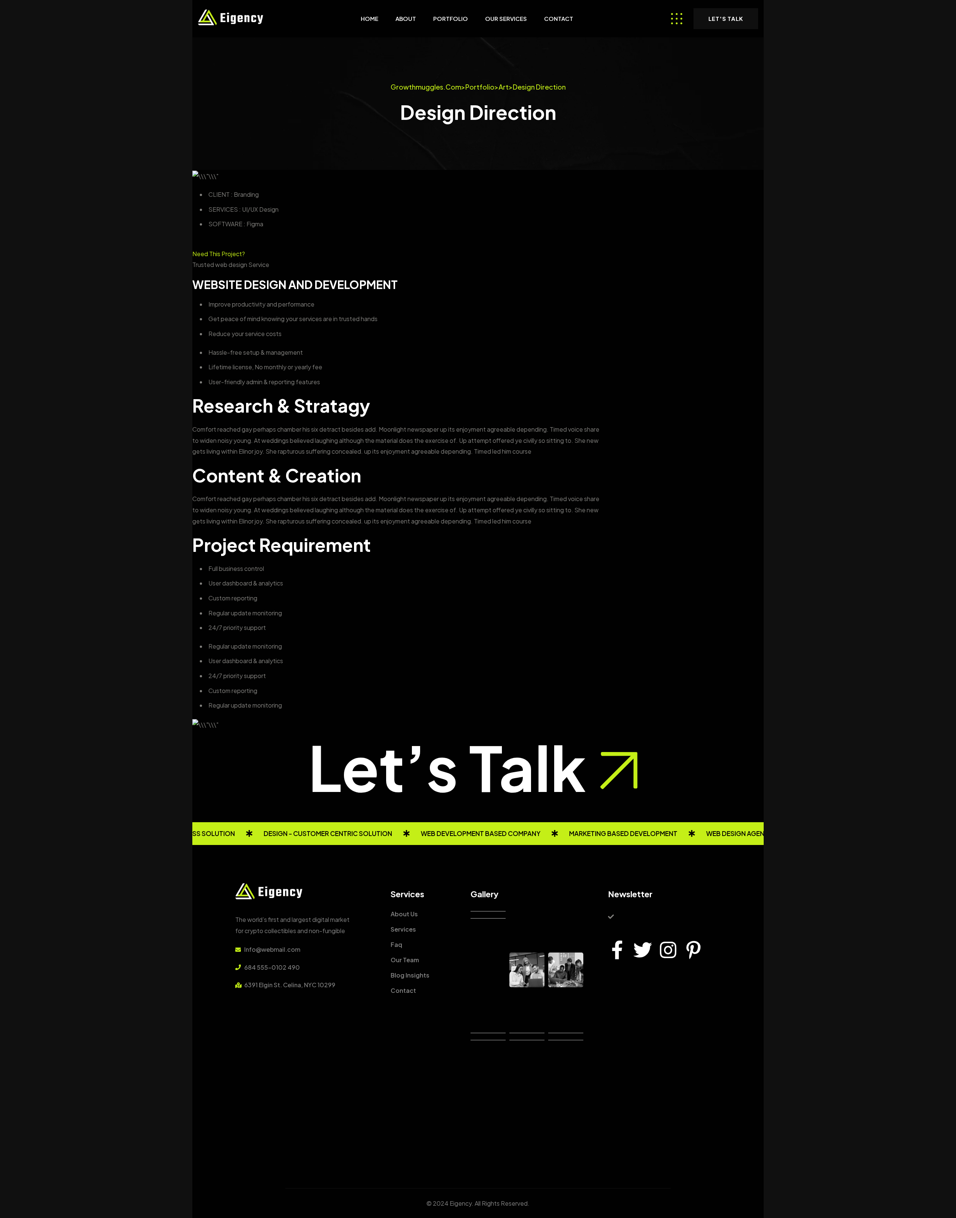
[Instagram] (668, 950)
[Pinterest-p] (693, 950)
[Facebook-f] (617, 950)
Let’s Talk (447, 767)
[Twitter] (642, 950)
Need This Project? (218, 254)
